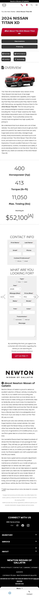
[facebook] (22, 525)
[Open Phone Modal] (22, 5)
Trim (15, 309)
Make (15, 301)
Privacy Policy (6, 567)
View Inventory (19, 41)
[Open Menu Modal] (36, 5)
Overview (6, 54)
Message (22, 323)
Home (13, 11)
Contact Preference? (22, 258)
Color (28, 309)
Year (15, 285)
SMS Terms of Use (13, 522)
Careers (27, 567)
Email (15, 250)
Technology (20, 59)
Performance (20, 54)
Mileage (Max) (15, 293)
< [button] (2, 297)
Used (25, 282)
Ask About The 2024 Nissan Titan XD (20, 32)
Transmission (22, 316)
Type (22, 279)
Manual (27, 319)
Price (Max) (28, 293)
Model (29, 301)
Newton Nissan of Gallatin (26, 575)
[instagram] (28, 525)
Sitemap (35, 567)
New (19, 282)
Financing (19, 46)
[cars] (12, 525)
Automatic (19, 319)
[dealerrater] (17, 525)
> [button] (35, 297)
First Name (15, 242)
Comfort (7, 59)
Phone (28, 250)
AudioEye (19, 572)
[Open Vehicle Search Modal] (31, 5)
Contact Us (17, 567)
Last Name (29, 242)
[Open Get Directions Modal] (26, 5)
